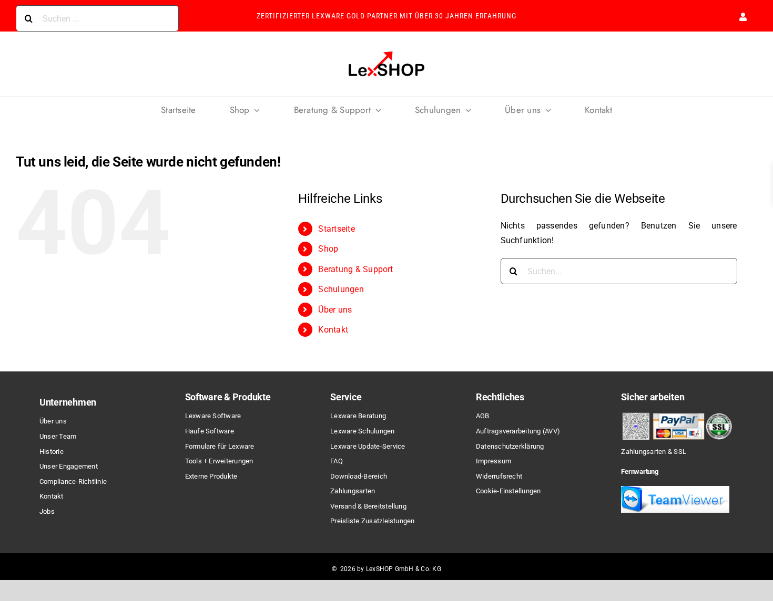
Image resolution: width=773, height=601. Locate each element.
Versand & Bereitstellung (368, 506)
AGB (483, 416)
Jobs (47, 511)
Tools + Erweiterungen (219, 461)
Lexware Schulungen (362, 431)
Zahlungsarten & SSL (653, 451)
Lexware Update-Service (367, 446)
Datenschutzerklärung (510, 446)
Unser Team (57, 436)
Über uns (335, 310)
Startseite (336, 229)
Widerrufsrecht (499, 476)
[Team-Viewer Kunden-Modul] (675, 490)
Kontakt (333, 330)
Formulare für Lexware (220, 446)
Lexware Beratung (358, 416)
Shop (328, 249)
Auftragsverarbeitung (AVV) (518, 431)
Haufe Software (209, 431)
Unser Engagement (68, 466)
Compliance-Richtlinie (73, 481)
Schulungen (340, 289)
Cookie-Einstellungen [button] (508, 491)
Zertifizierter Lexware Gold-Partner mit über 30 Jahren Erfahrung (386, 16)
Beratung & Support (355, 269)
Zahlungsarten (352, 491)
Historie (51, 451)
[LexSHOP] (386, 52)
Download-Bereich (358, 476)
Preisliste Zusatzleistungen (372, 521)
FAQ (336, 461)
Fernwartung (639, 471)
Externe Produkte (211, 476)
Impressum (493, 461)
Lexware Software (213, 416)
